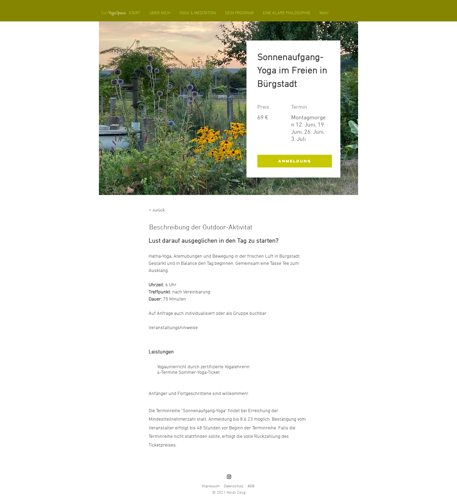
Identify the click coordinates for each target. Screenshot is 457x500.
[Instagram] (229, 477)
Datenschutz (234, 486)
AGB (251, 486)
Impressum (211, 486)
